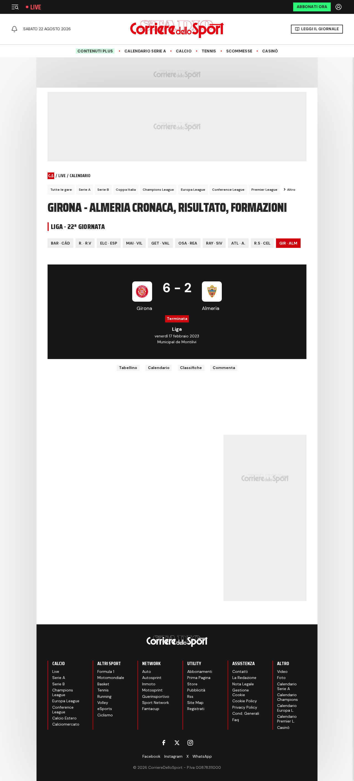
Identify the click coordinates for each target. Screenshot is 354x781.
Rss (190, 696)
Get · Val (160, 243)
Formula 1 (105, 671)
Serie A (84, 189)
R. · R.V (85, 243)
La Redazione (244, 677)
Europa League (193, 189)
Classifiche (191, 367)
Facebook (151, 756)
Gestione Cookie (240, 692)
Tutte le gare (61, 189)
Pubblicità (196, 690)
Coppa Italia (126, 189)
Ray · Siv (214, 243)
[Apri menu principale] (15, 7)
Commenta (224, 367)
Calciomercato (65, 724)
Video (282, 671)
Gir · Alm (288, 243)
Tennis (209, 51)
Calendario (159, 367)
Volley (102, 702)
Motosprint (152, 690)
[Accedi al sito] (339, 7)
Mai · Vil (134, 243)
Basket (103, 683)
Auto (146, 671)
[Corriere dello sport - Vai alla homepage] (177, 29)
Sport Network (155, 702)
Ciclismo (105, 715)
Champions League (158, 189)
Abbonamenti (199, 671)
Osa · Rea (187, 243)
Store (192, 683)
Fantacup (150, 708)
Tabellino (128, 367)
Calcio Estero (64, 718)
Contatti (240, 671)
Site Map (195, 702)
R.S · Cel (262, 243)
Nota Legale (243, 683)
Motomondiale (110, 677)
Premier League (264, 189)
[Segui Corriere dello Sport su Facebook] (163, 742)
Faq (235, 719)
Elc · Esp (108, 243)
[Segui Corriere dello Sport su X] (177, 742)
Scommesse (239, 51)
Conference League (228, 189)
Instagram (173, 756)
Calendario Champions (287, 697)
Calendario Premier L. (287, 719)
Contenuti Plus (95, 51)
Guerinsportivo (155, 696)
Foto (281, 677)
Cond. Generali (245, 713)
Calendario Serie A (145, 51)
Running (104, 696)
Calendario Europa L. (287, 708)
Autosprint (152, 677)
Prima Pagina (198, 677)
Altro (291, 189)
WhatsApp (202, 756)
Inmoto (148, 683)
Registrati (195, 708)
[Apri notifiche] (14, 29)
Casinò (270, 51)
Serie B (103, 189)
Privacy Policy (244, 707)
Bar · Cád (60, 243)
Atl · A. (238, 243)
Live (35, 7)
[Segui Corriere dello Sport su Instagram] (190, 742)
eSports (104, 708)
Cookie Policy (244, 700)
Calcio (184, 51)
